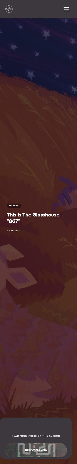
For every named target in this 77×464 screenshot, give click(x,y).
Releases (14, 206)
